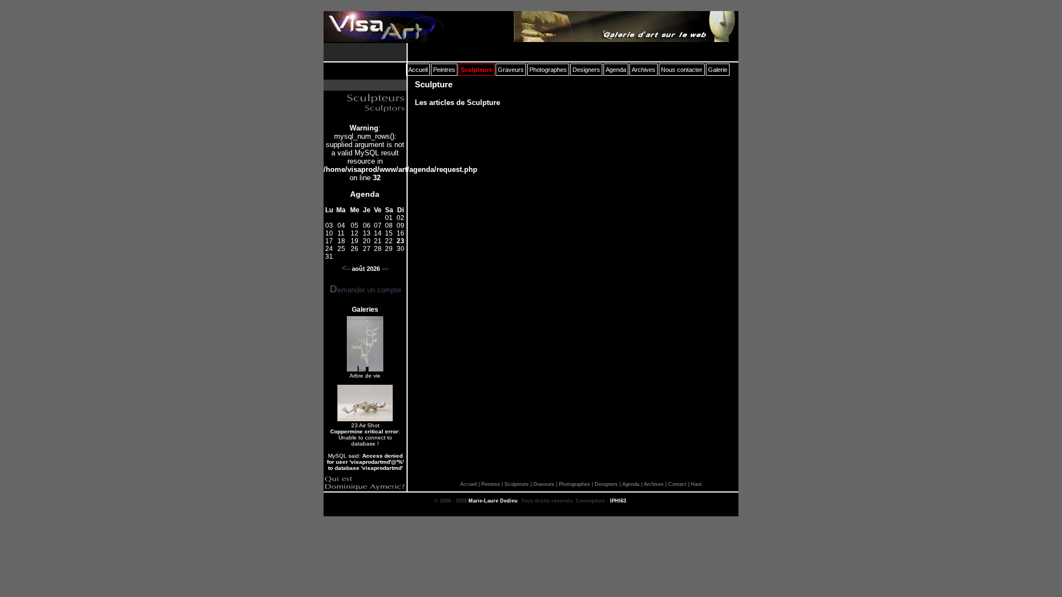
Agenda (364, 194)
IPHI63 (618, 501)
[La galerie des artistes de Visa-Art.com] (623, 26)
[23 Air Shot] (365, 419)
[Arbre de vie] (365, 369)
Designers (606, 484)
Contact (677, 484)
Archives (654, 484)
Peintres (490, 484)
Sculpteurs (516, 484)
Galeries (365, 309)
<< (346, 268)
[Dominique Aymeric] (365, 489)
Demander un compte (365, 290)
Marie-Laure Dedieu (493, 501)
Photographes (574, 484)
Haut (696, 484)
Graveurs (543, 484)
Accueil (468, 484)
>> (385, 268)
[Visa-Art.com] (384, 26)
